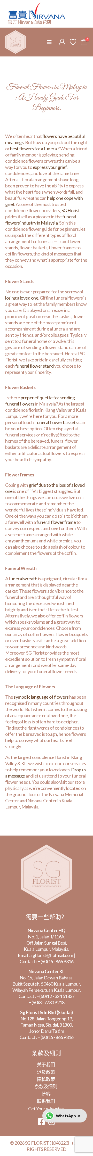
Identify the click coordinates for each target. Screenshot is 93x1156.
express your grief (50, 167)
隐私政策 (46, 1079)
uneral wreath (24, 578)
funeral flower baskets (56, 422)
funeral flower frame (56, 522)
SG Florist (70, 210)
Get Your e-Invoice (46, 1108)
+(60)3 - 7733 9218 (46, 1002)
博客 (45, 1094)
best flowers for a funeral (34, 148)
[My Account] (62, 42)
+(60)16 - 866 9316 (55, 961)
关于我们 (46, 1064)
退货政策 (46, 1072)
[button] (49, 42)
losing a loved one (21, 298)
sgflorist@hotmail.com (51, 955)
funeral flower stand (34, 366)
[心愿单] (73, 42)
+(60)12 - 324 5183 (54, 996)
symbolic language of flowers (41, 697)
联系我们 (46, 1101)
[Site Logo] (15, 42)
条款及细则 (46, 1086)
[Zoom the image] (46, 848)
